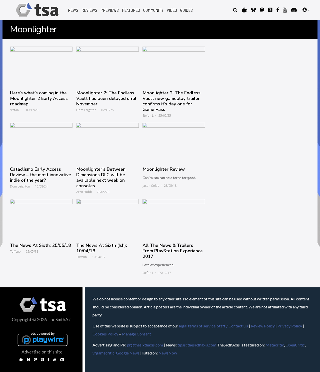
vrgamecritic (103, 352)
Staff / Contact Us (232, 325)
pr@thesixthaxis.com (145, 344)
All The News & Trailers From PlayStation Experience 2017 (172, 250)
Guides (186, 10)
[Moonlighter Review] (173, 142)
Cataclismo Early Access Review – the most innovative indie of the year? (40, 174)
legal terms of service (197, 325)
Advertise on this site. (43, 351)
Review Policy (263, 325)
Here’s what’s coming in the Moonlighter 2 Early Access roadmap (39, 98)
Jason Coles (150, 185)
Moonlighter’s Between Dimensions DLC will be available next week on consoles (101, 177)
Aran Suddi (84, 192)
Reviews (89, 10)
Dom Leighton (86, 110)
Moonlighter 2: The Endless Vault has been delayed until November (106, 98)
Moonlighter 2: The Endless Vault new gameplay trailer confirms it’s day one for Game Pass (171, 101)
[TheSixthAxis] (37, 17)
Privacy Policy (290, 325)
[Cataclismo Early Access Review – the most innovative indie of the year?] (41, 142)
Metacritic (275, 344)
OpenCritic (295, 344)
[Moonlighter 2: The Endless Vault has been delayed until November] (107, 66)
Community (153, 10)
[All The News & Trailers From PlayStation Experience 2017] (173, 218)
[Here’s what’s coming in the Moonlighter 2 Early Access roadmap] (41, 66)
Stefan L (15, 110)
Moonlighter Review (163, 169)
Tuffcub (15, 251)
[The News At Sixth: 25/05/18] (41, 218)
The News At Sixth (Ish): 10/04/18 (101, 248)
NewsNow (167, 352)
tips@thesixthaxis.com (197, 344)
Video (172, 10)
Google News (128, 352)
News (73, 10)
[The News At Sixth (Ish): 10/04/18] (107, 218)
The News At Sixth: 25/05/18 (40, 245)
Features (131, 10)
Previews (109, 10)
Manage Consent (136, 333)
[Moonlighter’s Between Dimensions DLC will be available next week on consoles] (107, 142)
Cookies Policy (105, 333)
